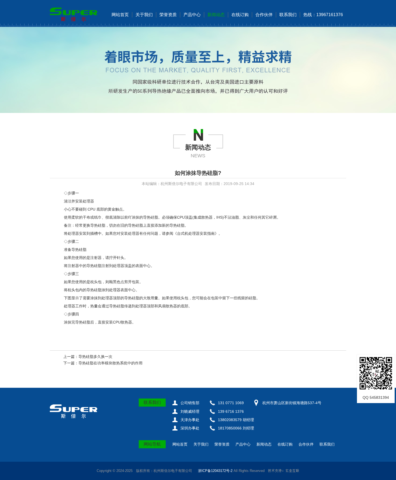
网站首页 (120, 14)
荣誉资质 (168, 14)
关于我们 (144, 14)
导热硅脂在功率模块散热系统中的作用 (110, 363)
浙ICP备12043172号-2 (215, 471)
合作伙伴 (264, 14)
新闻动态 (216, 14)
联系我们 (288, 14)
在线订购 (240, 14)
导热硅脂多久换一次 (95, 356)
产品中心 (192, 14)
